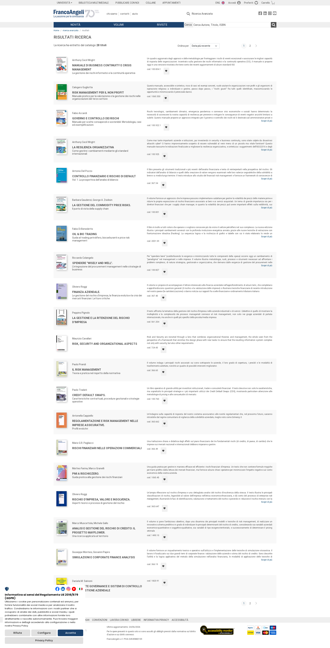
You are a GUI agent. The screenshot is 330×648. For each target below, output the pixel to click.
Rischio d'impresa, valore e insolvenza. (101, 499)
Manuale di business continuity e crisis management (101, 67)
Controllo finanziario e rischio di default (104, 176)
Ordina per (183, 45)
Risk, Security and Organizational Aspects (104, 343)
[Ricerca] (273, 25)
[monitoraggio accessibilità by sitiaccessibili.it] (217, 627)
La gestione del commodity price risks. (101, 205)
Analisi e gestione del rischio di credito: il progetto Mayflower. (103, 530)
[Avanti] (256, 46)
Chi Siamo (112, 13)
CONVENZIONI (99, 620)
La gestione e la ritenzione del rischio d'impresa (101, 320)
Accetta (70, 633)
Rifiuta (17, 633)
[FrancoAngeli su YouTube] (274, 14)
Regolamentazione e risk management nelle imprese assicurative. (105, 423)
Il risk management (86, 369)
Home (56, 30)
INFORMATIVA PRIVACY (156, 620)
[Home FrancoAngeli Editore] (76, 14)
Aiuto (135, 13)
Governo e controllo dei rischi (95, 118)
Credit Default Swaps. (89, 395)
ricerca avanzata (70, 30)
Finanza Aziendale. (86, 292)
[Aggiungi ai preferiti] (166, 71)
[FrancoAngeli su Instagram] (270, 14)
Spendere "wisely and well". (92, 263)
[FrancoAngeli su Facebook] (260, 14)
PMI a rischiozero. (85, 473)
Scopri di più (266, 121)
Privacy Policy (44, 640)
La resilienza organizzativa (93, 147)
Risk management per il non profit (98, 92)
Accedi (232, 2)
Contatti (124, 13)
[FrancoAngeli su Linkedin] (265, 14)
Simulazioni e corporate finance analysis (103, 557)
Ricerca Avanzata (202, 13)
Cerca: (188, 24)
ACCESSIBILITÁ (180, 620)
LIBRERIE (136, 620)
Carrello (265, 2)
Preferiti (248, 2)
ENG (218, 2)
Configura (44, 633)
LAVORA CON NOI (119, 620)
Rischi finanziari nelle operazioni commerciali (107, 448)
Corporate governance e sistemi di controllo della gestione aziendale (107, 588)
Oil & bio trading (84, 234)
